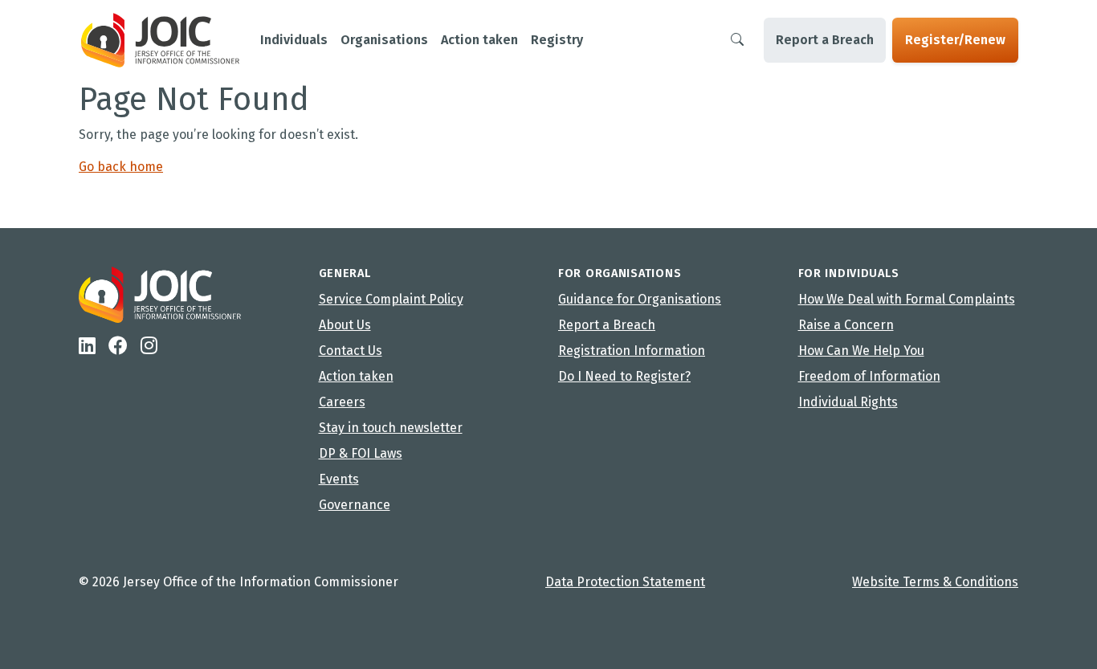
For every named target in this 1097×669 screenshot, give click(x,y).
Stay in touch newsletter (391, 427)
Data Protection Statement (625, 581)
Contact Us (350, 350)
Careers (342, 402)
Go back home (121, 166)
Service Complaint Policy (391, 299)
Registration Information (631, 350)
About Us (345, 324)
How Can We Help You (861, 350)
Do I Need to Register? (624, 376)
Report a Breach (825, 39)
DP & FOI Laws (360, 453)
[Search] (737, 40)
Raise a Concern (846, 324)
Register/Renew (955, 39)
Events (339, 479)
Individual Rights (848, 402)
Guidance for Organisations (639, 299)
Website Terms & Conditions (935, 581)
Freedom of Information (869, 376)
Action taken (356, 376)
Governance (354, 504)
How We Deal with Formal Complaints (906, 299)
